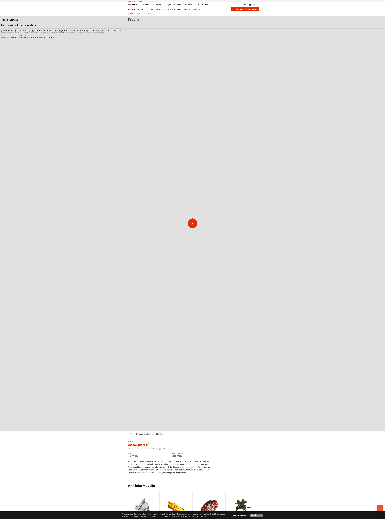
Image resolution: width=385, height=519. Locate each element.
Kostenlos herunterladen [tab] (144, 434)
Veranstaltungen (167, 9)
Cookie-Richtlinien (199, 516)
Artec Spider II (138, 445)
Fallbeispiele (140, 9)
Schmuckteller (198, 493)
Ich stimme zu (256, 515)
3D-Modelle (196, 9)
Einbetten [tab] (159, 434)
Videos (158, 9)
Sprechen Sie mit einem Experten (245, 9)
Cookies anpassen (240, 515)
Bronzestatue (231, 493)
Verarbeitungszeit (177, 453)
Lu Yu (130, 493)
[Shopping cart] (250, 4)
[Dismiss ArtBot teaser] (375, 504)
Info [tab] (131, 434)
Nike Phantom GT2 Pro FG (169, 493)
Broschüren (187, 9)
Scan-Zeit (131, 453)
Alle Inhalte (131, 9)
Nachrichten (178, 9)
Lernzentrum (150, 9)
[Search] (245, 4)
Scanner (130, 441)
